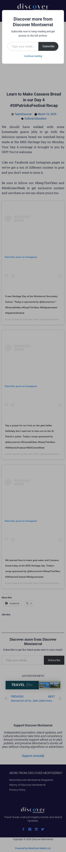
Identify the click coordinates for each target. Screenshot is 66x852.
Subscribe (48, 46)
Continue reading (33, 56)
